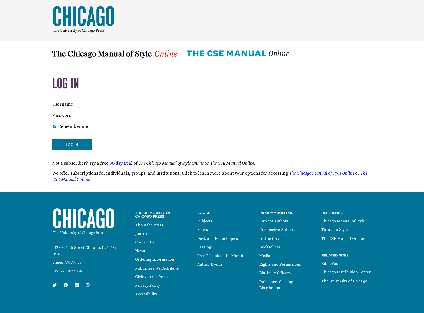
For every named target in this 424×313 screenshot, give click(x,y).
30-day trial (121, 163)
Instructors (269, 238)
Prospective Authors (277, 229)
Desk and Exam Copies (217, 238)
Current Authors (273, 221)
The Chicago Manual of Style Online (321, 173)
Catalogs (205, 247)
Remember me (73, 126)
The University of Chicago (344, 281)
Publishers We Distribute (157, 268)
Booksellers (269, 247)
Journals (142, 233)
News (140, 250)
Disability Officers (275, 272)
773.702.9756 (71, 271)
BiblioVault (331, 263)
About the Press (149, 225)
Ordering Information (154, 259)
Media (264, 255)
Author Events (210, 264)
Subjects (204, 221)
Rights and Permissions (280, 264)
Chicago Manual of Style (343, 221)
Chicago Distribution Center (346, 272)
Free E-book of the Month (220, 255)
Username (62, 104)
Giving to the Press (151, 276)
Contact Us (144, 242)
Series (202, 229)
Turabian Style (334, 229)
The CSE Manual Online (342, 238)
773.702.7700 (74, 262)
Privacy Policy (147, 285)
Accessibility (146, 294)
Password (61, 115)
